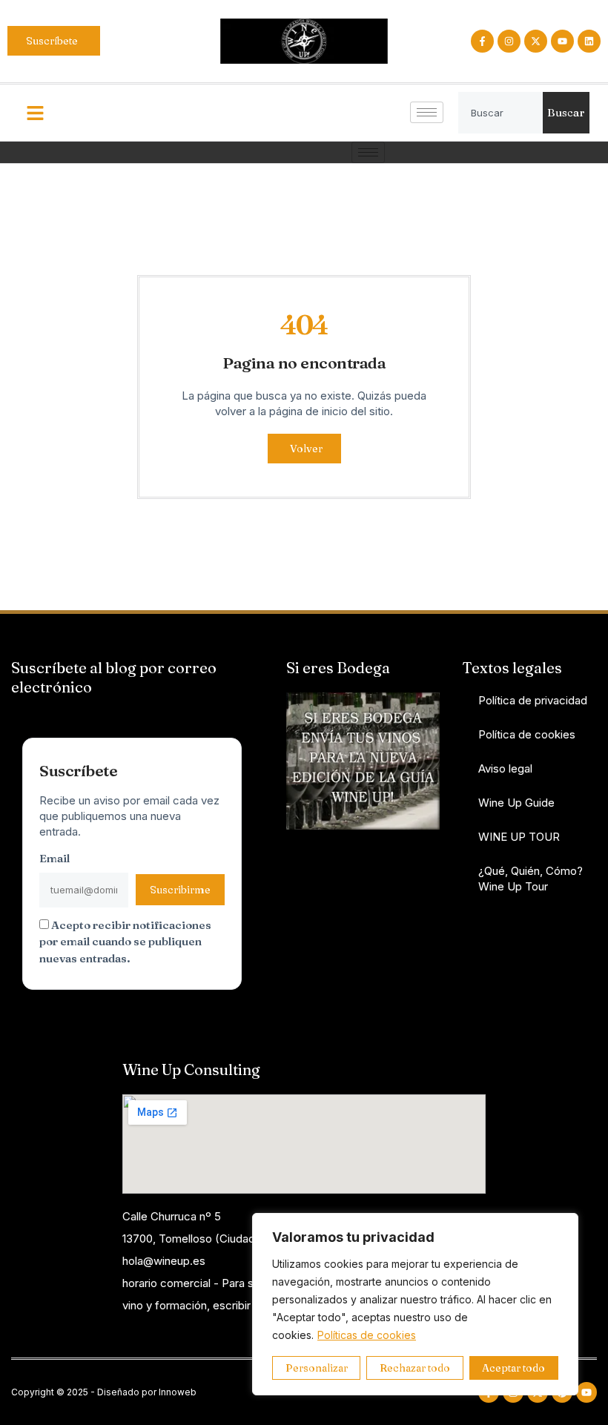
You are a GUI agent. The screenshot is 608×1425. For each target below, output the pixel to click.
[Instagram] (509, 41)
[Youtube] (562, 41)
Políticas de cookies (366, 1335)
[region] (415, 1304)
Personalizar (316, 1368)
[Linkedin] (589, 41)
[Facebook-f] (482, 41)
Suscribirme (180, 889)
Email (54, 858)
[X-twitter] (535, 41)
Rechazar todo (415, 1368)
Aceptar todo (513, 1368)
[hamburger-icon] (426, 112)
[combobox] (500, 112)
